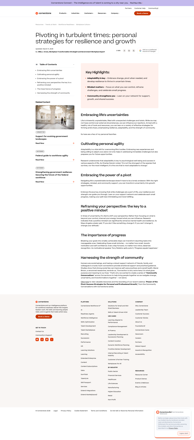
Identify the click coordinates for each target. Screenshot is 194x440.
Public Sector (113, 371)
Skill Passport (86, 382)
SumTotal (84, 374)
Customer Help (140, 8)
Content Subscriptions (89, 366)
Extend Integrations (88, 391)
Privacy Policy (66, 411)
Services (84, 387)
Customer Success (142, 314)
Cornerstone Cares (142, 330)
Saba (83, 370)
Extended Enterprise (88, 358)
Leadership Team (141, 310)
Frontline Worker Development (119, 349)
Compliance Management (117, 326)
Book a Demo (142, 13)
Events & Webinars (142, 383)
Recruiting (85, 334)
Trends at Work (50, 25)
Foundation (139, 326)
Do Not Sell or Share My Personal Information (126, 411)
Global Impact (140, 346)
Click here (85, 282)
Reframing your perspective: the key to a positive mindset (54, 83)
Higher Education (114, 392)
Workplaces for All (114, 364)
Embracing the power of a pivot (50, 78)
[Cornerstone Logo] (43, 13)
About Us (138, 322)
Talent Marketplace (88, 330)
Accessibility (140, 354)
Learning (84, 354)
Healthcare (112, 379)
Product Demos (141, 379)
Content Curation (114, 341)
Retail (110, 396)
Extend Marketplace (88, 395)
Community (152, 8)
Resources (39, 25)
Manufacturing (113, 388)
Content (84, 362)
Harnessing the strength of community (53, 93)
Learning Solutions (87, 350)
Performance (86, 342)
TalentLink (84, 378)
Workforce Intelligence (89, 318)
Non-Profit (112, 400)
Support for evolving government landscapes (55, 105)
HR (82, 346)
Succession (85, 338)
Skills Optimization (87, 322)
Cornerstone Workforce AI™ (91, 306)
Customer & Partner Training (118, 360)
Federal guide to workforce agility (50, 150)
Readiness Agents (87, 314)
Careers (138, 338)
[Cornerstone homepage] (55, 302)
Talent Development (88, 326)
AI (81, 310)
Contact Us (40, 331)
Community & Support (44, 335)
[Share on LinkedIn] (129, 50)
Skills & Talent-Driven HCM (117, 312)
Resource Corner (141, 375)
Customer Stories (141, 318)
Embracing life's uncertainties (49, 70)
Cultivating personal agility (48, 74)
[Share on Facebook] (124, 50)
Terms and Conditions (99, 411)
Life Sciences (113, 383)
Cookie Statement (81, 411)
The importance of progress (49, 89)
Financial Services (114, 375)
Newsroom (139, 334)
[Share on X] (133, 50)
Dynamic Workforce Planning (118, 345)
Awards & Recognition (143, 350)
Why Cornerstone (141, 306)
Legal (56, 411)
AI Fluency (112, 330)
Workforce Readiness (66, 25)
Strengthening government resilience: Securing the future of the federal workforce (54, 167)
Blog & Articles (140, 387)
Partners (128, 8)
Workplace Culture (83, 25)
